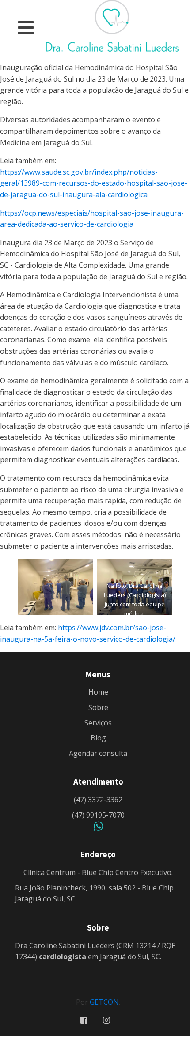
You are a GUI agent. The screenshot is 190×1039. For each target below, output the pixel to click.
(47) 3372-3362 (98, 799)
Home (98, 692)
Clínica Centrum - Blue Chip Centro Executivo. (98, 872)
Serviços (98, 723)
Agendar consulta (98, 753)
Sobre (98, 707)
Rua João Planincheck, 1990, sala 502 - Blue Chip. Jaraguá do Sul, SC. (95, 893)
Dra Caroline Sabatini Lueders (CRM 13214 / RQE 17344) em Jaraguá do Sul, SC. (95, 951)
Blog (98, 738)
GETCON (104, 1002)
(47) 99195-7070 (98, 815)
